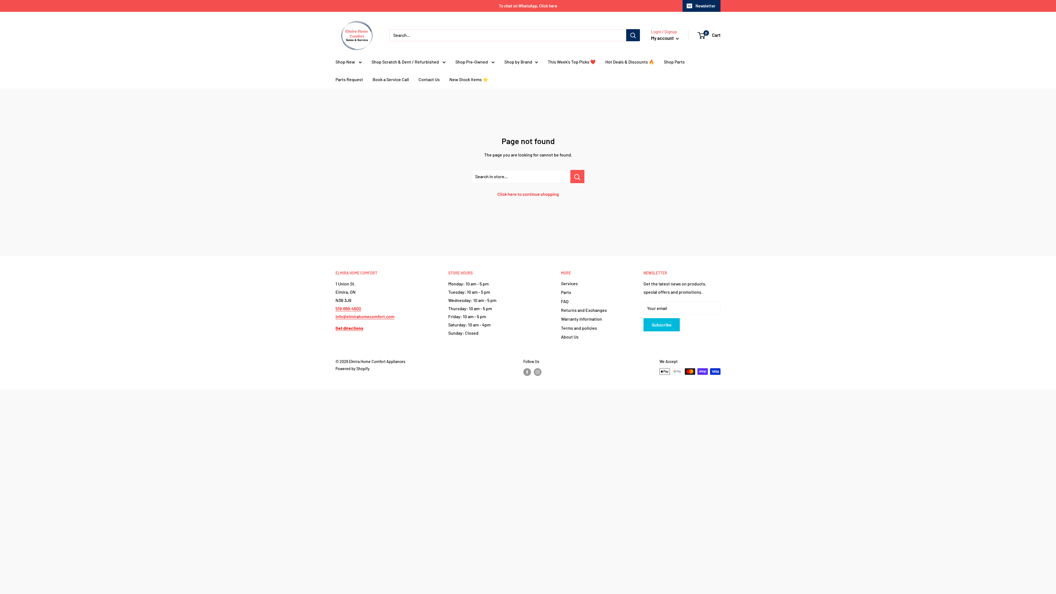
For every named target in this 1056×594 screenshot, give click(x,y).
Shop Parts (674, 61)
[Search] (633, 35)
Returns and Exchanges (584, 310)
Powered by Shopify (353, 368)
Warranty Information (581, 318)
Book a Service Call (391, 79)
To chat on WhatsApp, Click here (528, 5)
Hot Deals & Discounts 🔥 (629, 61)
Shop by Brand (518, 61)
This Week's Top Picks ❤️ (572, 61)
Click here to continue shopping (528, 194)
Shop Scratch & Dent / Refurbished (406, 61)
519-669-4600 (348, 308)
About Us (570, 336)
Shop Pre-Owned (472, 61)
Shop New (346, 61)
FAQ (564, 301)
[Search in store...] (577, 176)
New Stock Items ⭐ (468, 79)
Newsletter (705, 5)
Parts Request (349, 79)
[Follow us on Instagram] (537, 372)
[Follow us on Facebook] (527, 372)
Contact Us (429, 79)
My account (663, 38)
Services (569, 283)
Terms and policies (579, 328)
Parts (566, 292)
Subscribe (662, 324)
